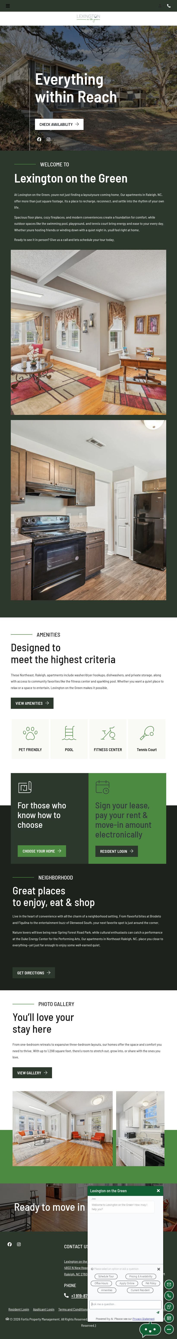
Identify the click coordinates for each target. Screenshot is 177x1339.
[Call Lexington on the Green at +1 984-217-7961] (169, 6)
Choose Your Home (39, 850)
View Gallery (29, 1072)
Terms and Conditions (73, 1309)
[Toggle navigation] (7, 6)
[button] (161, 6)
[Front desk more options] (169, 1329)
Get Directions (31, 972)
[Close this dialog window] (158, 1191)
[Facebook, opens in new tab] (39, 139)
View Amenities (30, 703)
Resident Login (119, 851)
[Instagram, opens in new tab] (48, 139)
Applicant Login (43, 1309)
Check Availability (57, 124)
